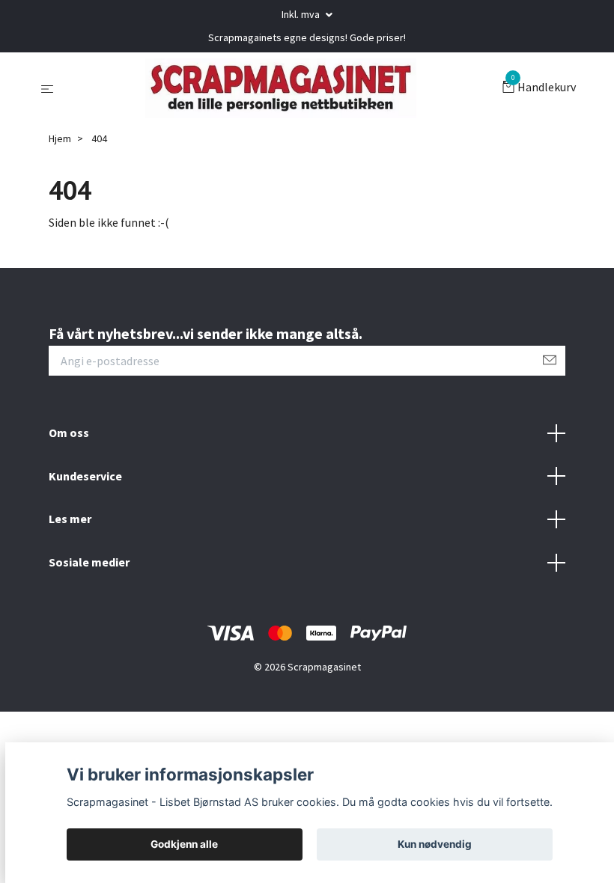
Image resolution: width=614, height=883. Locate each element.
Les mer (70, 518)
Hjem (60, 138)
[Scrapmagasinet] (280, 88)
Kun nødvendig (435, 844)
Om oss (69, 432)
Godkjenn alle (184, 844)
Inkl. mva (302, 14)
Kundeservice (85, 475)
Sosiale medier (89, 561)
